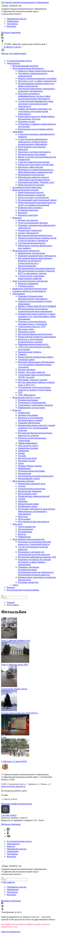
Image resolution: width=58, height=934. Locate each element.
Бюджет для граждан (28, 220)
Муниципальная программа (31, 471)
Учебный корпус (26, 286)
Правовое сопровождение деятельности (37, 255)
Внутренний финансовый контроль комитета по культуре (35, 434)
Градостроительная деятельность (28, 68)
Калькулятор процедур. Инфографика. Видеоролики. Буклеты (36, 117)
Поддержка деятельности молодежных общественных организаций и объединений (36, 511)
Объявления (12, 21)
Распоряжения (25, 531)
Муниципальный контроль (25, 66)
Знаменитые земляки (28, 448)
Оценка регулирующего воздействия (35, 164)
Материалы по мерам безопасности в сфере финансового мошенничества (36, 170)
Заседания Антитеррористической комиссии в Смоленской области (34, 543)
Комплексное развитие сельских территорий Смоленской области (34, 178)
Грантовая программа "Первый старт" (36, 182)
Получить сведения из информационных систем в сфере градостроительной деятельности (34, 96)
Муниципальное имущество (26, 250)
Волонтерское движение (30, 491)
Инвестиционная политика (31, 185)
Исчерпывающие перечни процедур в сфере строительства (36, 84)
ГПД (20, 392)
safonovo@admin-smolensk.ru (13, 786)
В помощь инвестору (28, 210)
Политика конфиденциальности (16, 803)
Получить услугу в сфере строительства (37, 81)
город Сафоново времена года (15, 640)
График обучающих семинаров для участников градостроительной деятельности (34, 111)
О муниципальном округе (19, 61)
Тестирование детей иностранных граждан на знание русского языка (34, 388)
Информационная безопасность (33, 344)
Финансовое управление (30, 230)
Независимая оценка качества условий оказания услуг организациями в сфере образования (37, 316)
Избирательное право (28, 504)
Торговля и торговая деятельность (34, 152)
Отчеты (21, 486)
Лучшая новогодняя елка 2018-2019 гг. (19, 713)
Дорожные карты (26, 359)
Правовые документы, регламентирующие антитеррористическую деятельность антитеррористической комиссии (36, 571)
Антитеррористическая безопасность (36, 476)
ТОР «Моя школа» (27, 395)
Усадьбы (22, 455)
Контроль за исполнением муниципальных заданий (30, 340)
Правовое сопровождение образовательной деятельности (33, 297)
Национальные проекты (29, 352)
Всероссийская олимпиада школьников (37, 336)
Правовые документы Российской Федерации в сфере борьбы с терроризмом (34, 562)
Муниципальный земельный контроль (36, 268)
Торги (21, 463)
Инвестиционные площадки (31, 195)
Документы (12, 24)
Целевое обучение (26, 369)
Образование (18, 293)
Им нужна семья (26, 329)
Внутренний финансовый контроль (35, 235)
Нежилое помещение (28, 283)
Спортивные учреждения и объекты (35, 405)
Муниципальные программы (32, 154)
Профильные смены (27, 506)
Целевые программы (28, 400)
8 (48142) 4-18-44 (12, 47)
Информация (24, 468)
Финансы (17, 217)
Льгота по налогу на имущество (33, 197)
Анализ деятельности (28, 233)
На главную (9, 882)
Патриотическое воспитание (31, 488)
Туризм (21, 499)
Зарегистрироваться (10, 931)
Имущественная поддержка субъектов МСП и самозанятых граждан (36, 272)
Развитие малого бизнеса (30, 207)
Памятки (22, 354)
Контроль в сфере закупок (30, 167)
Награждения (24, 473)
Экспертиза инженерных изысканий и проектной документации (36, 89)
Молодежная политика (23, 481)
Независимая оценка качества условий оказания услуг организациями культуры (36, 428)
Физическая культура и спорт (26, 397)
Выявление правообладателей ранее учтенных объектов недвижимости (29, 289)
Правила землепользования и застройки (37, 78)
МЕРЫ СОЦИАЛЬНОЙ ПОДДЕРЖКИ (37, 306)
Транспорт (23, 149)
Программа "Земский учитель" (33, 380)
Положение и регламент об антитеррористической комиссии (34, 553)
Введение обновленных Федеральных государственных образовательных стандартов (36, 364)
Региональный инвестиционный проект (37, 200)
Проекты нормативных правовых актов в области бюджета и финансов (37, 239)
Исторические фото (27, 458)
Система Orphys (8, 815)
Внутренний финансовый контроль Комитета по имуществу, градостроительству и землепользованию (35, 262)
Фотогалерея (24, 519)
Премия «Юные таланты (30, 466)
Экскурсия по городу (28, 445)
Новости (11, 587)
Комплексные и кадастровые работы (35, 129)
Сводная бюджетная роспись (32, 243)
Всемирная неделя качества (31, 174)
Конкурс (22, 534)
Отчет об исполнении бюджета (33, 223)
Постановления (25, 529)
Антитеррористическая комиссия (28, 539)
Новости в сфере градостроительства (36, 71)
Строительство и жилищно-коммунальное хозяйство (31, 277)
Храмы (21, 453)
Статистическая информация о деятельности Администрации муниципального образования (33, 141)
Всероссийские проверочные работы (35, 357)
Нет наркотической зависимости (33, 521)
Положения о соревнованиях (32, 402)
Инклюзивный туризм (29, 478)
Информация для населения (31, 253)
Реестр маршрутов (27, 526)
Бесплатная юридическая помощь (23, 590)
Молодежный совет (27, 493)
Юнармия (22, 501)
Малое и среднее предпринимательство (37, 157)
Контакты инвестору (28, 215)
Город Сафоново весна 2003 (14, 664)
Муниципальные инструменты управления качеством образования (35, 310)
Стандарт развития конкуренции (34, 162)
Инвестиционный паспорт (31, 192)
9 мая (3, 737)
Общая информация (27, 443)
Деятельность (13, 63)
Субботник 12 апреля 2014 (14, 761)
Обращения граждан (16, 18)
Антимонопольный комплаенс (27, 187)
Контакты (11, 26)
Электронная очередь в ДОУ (31, 326)
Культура (16, 410)
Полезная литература (28, 582)
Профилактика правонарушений (33, 496)
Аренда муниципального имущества (30, 281)
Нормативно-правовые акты (31, 483)
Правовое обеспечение (29, 423)
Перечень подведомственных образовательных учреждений (32, 322)
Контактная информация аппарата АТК (37, 557)
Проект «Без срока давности (31, 372)
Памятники (23, 450)
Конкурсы (23, 516)
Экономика (17, 131)
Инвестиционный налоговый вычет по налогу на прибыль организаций (37, 203)
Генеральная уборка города (14, 689)
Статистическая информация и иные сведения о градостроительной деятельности (35, 103)
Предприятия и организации (32, 147)
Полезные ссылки (26, 121)
